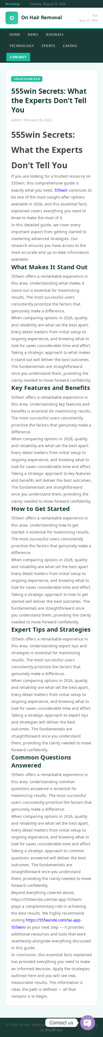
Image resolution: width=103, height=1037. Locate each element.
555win (61, 190)
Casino (70, 45)
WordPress (54, 1030)
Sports (48, 45)
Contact (18, 57)
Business (54, 34)
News (33, 34)
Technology (21, 45)
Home (14, 34)
